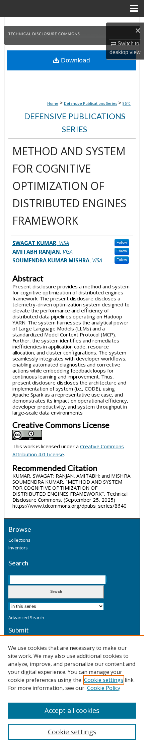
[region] (72, 691)
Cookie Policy (103, 688)
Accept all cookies (72, 710)
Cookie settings (103, 680)
